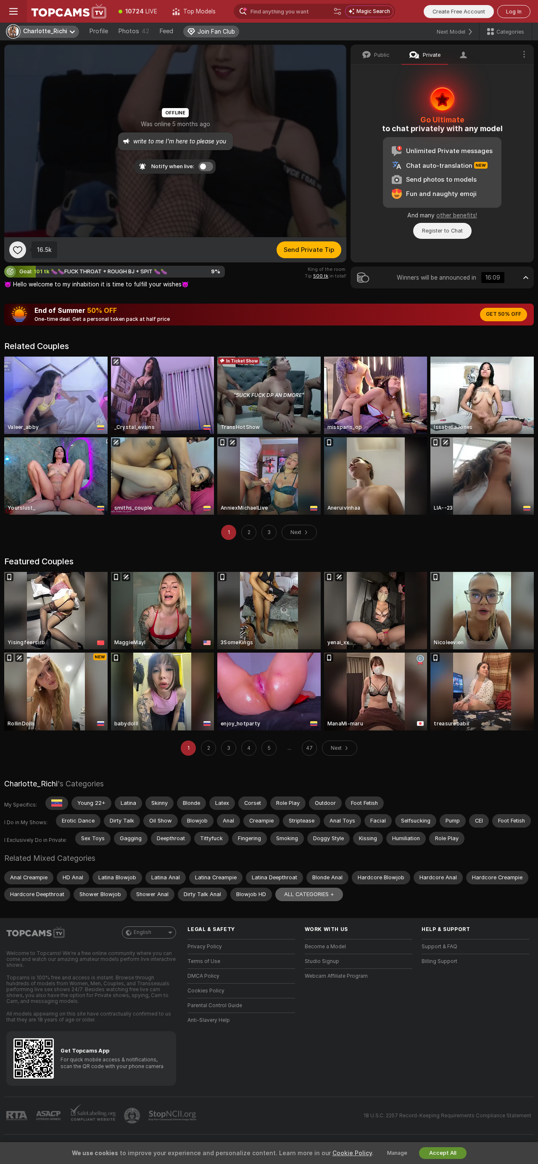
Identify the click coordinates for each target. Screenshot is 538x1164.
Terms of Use (203, 961)
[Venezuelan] (56, 803)
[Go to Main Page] (69, 11)
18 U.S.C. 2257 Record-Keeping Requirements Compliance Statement (447, 1116)
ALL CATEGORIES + (309, 894)
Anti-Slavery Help (208, 1020)
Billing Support (439, 961)
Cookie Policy (352, 1153)
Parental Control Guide (214, 1005)
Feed (166, 31)
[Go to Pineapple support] (133, 1116)
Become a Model (325, 947)
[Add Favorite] (17, 249)
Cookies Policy (205, 991)
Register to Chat (442, 231)
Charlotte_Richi (31, 783)
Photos (133, 31)
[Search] (337, 11)
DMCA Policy (203, 976)
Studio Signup (322, 961)
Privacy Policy (204, 947)
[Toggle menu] (13, 11)
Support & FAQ (439, 947)
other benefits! (456, 215)
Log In (514, 11)
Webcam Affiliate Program (336, 976)
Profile (98, 31)
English (142, 932)
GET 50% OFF (503, 314)
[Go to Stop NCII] (173, 1116)
